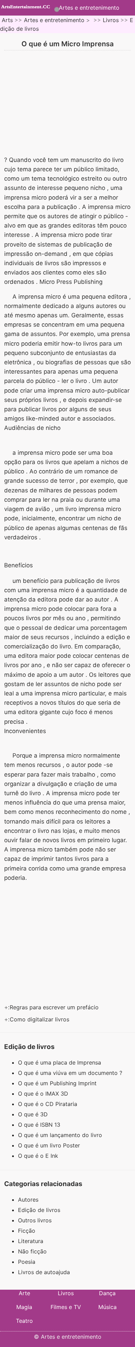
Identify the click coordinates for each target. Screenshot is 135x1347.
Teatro (24, 1320)
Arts (7, 20)
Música (107, 1306)
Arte (24, 1293)
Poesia (26, 1261)
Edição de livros (39, 1209)
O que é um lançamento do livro (61, 1135)
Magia (24, 1306)
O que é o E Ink (39, 1155)
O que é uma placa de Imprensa (60, 1062)
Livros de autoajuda (44, 1272)
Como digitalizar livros (40, 1019)
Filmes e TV (66, 1306)
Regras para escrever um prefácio (55, 1007)
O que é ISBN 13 (40, 1124)
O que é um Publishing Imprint (58, 1083)
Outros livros (35, 1220)
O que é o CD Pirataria (48, 1103)
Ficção (26, 1230)
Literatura (30, 1241)
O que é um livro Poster (50, 1145)
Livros (111, 20)
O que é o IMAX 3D (44, 1093)
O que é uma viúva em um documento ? (71, 1072)
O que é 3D (34, 1114)
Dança (107, 1293)
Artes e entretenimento (89, 7)
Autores (28, 1199)
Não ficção (32, 1251)
